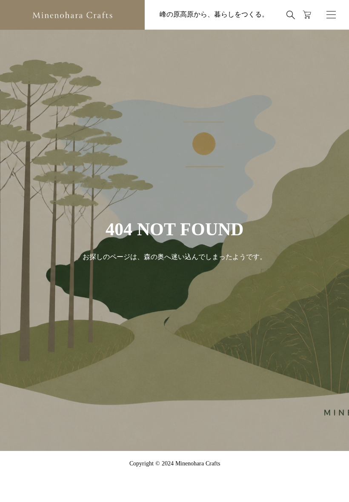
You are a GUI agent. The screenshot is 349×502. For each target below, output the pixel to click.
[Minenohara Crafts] (72, 15)
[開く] (331, 15)
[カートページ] (307, 14)
